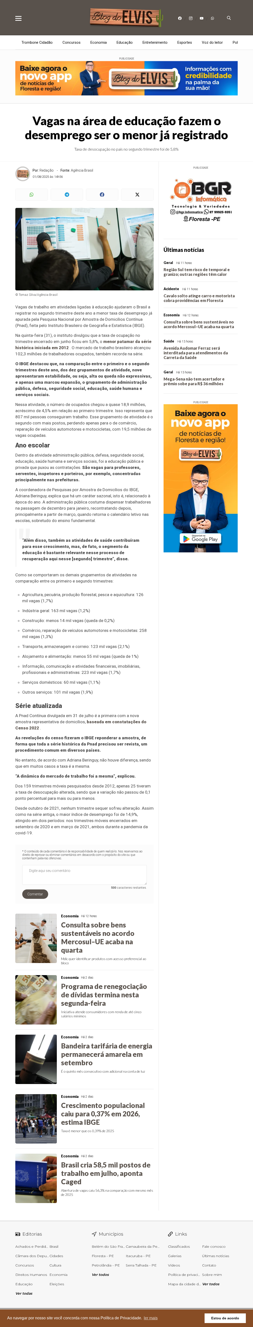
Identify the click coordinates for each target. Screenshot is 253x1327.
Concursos (72, 42)
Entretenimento (155, 42)
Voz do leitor (212, 42)
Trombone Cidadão (37, 42)
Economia (98, 42)
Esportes (184, 42)
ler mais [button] (151, 1318)
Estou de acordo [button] (225, 1318)
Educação (125, 42)
